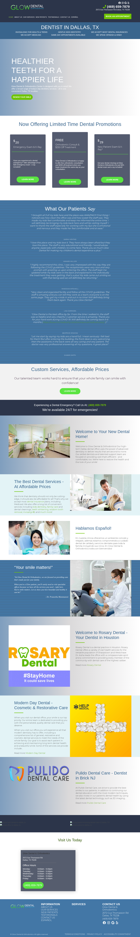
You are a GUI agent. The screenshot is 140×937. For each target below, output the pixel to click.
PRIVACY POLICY (94, 934)
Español (74, 17)
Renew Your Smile (22, 97)
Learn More (28, 179)
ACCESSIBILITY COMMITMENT (117, 934)
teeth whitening (40, 509)
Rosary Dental (94, 665)
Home (11, 17)
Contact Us (65, 17)
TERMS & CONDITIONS (75, 934)
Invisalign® (29, 512)
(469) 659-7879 (118, 6)
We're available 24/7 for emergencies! (70, 410)
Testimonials (53, 17)
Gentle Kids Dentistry (69, 32)
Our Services (29, 17)
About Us (18, 17)
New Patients (41, 17)
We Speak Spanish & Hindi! (109, 35)
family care (52, 507)
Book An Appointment (118, 16)
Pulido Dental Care (96, 803)
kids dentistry (39, 507)
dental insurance (35, 501)
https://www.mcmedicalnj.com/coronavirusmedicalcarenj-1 (74, 322)
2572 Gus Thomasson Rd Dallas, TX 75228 (113, 10)
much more (46, 512)
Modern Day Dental (35, 753)
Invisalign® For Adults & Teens (31, 32)
